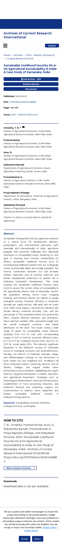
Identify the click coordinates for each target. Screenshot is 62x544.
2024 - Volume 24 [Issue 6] (40, 54)
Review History (31, 84)
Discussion (31, 89)
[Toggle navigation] (5, 45)
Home (7, 54)
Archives (18, 54)
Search (52, 45)
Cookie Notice (31, 530)
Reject (37, 538)
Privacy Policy (49, 527)
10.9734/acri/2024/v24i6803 (22, 101)
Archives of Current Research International (28, 35)
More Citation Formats (19, 468)
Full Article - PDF (32, 79)
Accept (24, 538)
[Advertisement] (31, 9)
